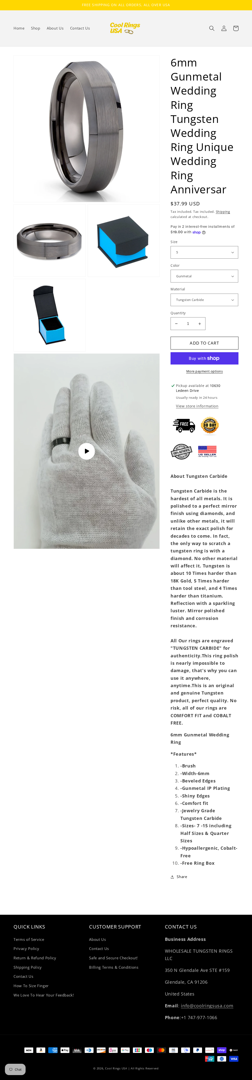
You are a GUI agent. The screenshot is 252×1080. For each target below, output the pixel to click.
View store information (197, 406)
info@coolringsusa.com (207, 1006)
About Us (97, 939)
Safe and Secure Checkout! (113, 958)
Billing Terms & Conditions (113, 967)
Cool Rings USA (116, 1068)
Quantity (178, 313)
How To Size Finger (31, 985)
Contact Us (23, 976)
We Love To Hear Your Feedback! (44, 995)
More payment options (204, 371)
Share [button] (182, 876)
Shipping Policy (28, 967)
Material (178, 289)
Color (175, 265)
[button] (212, 28)
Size (174, 241)
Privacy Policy (26, 948)
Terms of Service (29, 939)
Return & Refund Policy (35, 958)
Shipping (223, 211)
